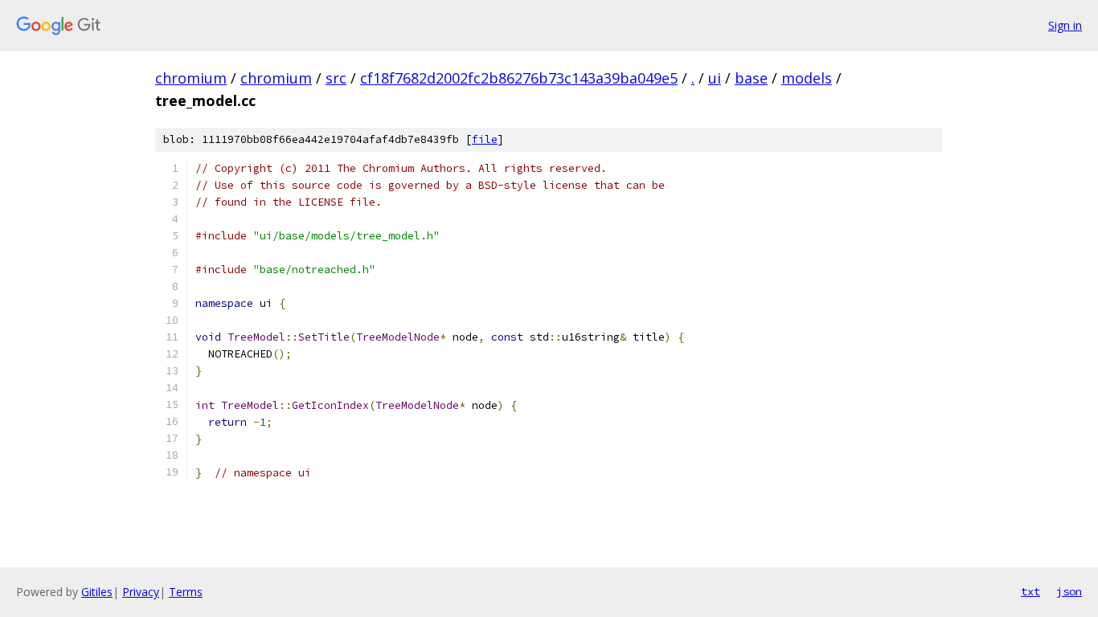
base (751, 78)
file (485, 139)
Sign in (1065, 25)
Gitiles (97, 591)
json (1069, 591)
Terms (186, 591)
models (806, 78)
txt (1030, 591)
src (336, 78)
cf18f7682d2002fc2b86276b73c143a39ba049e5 (519, 78)
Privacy (140, 591)
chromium (191, 78)
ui (714, 78)
